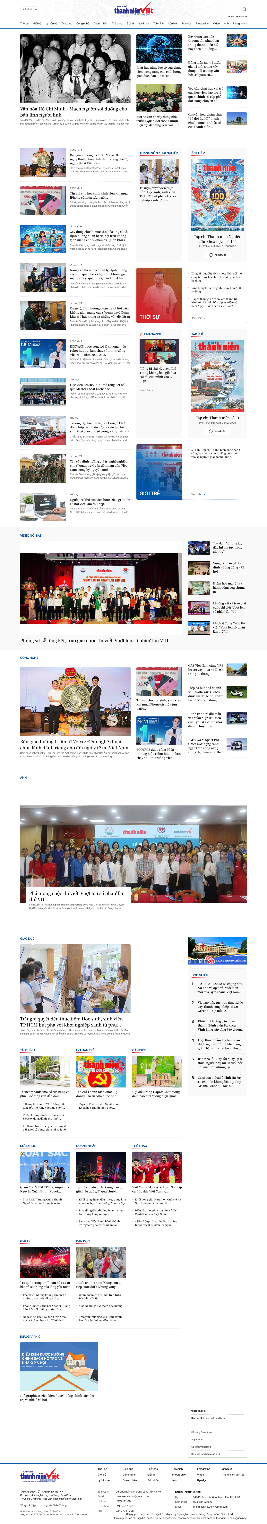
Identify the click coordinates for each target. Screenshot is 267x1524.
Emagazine (202, 23)
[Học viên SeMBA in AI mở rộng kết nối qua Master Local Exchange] (43, 392)
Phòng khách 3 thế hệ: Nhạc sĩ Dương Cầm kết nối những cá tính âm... (46, 1307)
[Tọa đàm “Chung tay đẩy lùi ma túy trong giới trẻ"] (199, 548)
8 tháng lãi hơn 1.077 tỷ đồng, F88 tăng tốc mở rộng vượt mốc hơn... (44, 1105)
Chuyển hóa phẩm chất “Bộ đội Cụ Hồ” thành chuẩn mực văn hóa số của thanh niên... (205, 120)
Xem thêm (196, 318)
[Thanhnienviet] (217, 951)
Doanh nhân (101, 23)
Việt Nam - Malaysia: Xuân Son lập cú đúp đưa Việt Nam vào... (157, 1189)
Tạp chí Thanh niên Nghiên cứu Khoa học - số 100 (217, 239)
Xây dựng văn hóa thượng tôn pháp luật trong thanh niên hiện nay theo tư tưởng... (204, 42)
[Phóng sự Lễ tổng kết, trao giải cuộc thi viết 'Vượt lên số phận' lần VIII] (101, 588)
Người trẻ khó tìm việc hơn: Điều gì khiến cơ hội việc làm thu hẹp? (100, 502)
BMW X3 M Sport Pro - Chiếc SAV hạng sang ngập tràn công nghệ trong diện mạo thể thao (205, 746)
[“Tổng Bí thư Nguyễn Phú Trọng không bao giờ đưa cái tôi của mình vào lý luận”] (159, 351)
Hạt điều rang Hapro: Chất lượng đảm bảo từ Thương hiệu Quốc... (156, 1094)
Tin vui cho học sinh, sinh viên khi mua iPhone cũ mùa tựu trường (99, 195)
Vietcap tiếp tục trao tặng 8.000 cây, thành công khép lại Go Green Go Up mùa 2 (220, 1006)
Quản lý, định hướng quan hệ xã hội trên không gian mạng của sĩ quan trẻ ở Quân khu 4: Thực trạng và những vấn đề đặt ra (100, 312)
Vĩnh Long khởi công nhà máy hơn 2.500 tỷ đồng (216, 289)
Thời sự (24, 23)
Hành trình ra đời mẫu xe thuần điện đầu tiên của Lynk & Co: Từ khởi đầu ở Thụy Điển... (205, 720)
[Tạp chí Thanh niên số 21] (217, 376)
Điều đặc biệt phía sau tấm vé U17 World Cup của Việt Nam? (156, 1212)
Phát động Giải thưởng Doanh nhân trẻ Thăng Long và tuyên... (101, 1212)
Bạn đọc (187, 23)
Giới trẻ (37, 23)
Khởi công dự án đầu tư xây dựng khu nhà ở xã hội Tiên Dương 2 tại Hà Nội (102, 1201)
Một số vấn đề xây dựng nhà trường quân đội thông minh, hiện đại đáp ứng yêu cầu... (157, 121)
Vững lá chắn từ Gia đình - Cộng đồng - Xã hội (228, 567)
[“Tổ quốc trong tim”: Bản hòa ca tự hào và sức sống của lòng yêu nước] (45, 1262)
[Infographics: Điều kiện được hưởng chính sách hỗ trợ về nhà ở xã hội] (59, 1366)
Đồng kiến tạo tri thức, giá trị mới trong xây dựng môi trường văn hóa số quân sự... (204, 68)
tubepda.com (198, 1410)
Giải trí (130, 23)
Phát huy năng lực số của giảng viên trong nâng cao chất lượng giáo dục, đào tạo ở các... (159, 71)
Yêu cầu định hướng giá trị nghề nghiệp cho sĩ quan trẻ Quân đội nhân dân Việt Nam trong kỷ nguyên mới (98, 465)
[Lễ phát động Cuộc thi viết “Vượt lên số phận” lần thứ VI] (199, 628)
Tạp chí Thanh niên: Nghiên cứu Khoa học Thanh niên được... (99, 1105)
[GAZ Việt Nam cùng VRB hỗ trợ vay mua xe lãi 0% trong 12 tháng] (237, 669)
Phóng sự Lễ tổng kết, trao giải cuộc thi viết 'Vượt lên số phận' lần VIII (94, 640)
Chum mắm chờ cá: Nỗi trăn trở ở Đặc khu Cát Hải (100, 1296)
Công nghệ (82, 23)
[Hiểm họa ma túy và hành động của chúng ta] (199, 588)
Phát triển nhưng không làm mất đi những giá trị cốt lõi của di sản (45, 1296)
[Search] (244, 9)
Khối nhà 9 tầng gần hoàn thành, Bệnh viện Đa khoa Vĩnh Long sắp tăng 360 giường (220, 1025)
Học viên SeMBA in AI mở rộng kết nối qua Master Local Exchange (98, 387)
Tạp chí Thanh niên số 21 (217, 417)
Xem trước (220, 254)
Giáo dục (67, 23)
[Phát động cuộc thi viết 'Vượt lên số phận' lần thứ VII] (133, 854)
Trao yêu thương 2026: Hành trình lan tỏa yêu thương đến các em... (100, 1318)
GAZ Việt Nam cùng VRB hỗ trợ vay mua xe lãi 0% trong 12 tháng (206, 669)
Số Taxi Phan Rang (201, 1446)
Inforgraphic (240, 23)
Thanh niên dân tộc (233, 1474)
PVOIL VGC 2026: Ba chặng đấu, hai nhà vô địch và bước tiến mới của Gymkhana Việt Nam (220, 988)
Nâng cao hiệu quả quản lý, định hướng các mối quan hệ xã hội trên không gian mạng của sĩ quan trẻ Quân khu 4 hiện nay (99, 274)
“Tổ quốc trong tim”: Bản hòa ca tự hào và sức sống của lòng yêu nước (45, 1285)
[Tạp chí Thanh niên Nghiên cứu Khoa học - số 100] (217, 195)
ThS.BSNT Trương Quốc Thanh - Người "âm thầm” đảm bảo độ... (43, 1201)
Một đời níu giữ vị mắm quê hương (101, 1306)
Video (216, 23)
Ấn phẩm (198, 153)
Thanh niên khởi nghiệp (159, 153)
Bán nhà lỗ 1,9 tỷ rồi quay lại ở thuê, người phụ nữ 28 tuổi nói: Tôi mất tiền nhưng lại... (220, 1063)
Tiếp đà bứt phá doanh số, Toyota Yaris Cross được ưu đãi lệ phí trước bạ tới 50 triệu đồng (205, 694)
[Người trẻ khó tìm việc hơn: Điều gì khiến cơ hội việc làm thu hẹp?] (43, 507)
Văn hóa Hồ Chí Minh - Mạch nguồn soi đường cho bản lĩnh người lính (73, 112)
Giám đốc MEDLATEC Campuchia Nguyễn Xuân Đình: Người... (44, 1189)
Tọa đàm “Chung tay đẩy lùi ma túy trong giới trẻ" (227, 547)
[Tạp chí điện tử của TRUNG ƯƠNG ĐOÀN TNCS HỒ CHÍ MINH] (133, 9)
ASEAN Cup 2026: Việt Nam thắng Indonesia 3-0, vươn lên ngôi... (156, 1223)
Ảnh (226, 23)
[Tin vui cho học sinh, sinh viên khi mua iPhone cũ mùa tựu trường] (43, 200)
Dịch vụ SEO (198, 1418)
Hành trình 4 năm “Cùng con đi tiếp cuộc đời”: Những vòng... (99, 1285)
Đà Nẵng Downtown (201, 1432)
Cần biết (173, 23)
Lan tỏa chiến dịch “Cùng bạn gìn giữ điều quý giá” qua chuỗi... (100, 1189)
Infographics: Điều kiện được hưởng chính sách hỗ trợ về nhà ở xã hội (57, 1398)
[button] (30, 882)
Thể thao (117, 23)
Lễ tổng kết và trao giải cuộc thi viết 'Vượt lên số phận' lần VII (229, 607)
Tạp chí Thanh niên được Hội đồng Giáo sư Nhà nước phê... (97, 1094)
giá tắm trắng (204, 1454)
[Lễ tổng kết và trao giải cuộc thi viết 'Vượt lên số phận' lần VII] (199, 608)
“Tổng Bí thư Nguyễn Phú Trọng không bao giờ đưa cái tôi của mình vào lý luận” (158, 375)
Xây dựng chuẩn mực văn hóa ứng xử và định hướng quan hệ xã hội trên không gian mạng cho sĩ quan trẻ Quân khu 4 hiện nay (99, 236)
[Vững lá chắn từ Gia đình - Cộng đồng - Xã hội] (199, 568)
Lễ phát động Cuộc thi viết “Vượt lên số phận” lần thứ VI (229, 627)
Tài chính (158, 23)
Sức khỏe (143, 23)
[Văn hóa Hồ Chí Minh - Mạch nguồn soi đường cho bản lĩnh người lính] (75, 68)
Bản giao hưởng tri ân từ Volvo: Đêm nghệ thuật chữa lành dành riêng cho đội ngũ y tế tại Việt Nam (99, 159)
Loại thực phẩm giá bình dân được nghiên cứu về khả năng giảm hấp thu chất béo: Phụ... (219, 1044)
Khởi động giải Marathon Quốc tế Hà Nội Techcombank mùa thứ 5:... (158, 1201)
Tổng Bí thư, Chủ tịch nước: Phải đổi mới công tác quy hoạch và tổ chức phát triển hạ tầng (217, 277)
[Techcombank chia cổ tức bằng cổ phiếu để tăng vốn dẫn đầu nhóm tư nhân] (45, 1071)
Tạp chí (197, 334)
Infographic (30, 1336)
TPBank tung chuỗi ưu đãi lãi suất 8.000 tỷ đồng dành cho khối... (44, 1116)
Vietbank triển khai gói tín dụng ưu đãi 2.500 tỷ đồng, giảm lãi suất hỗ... (45, 1127)
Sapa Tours (197, 1439)
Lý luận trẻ (51, 23)
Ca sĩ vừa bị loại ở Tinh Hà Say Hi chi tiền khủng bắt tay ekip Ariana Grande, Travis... (220, 1082)
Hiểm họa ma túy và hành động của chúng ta (229, 587)
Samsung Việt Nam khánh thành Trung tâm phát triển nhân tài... (99, 1223)
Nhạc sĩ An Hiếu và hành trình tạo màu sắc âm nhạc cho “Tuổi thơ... (44, 1318)
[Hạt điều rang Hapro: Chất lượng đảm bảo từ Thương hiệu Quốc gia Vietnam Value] (157, 1071)
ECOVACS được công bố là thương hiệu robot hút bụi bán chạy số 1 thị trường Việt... (158, 754)
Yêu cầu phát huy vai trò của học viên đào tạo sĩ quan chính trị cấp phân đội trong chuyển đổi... (205, 94)
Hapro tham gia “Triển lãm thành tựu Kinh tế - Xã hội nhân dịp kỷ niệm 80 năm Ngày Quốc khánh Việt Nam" (214, 302)
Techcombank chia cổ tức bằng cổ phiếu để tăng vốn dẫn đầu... (45, 1094)
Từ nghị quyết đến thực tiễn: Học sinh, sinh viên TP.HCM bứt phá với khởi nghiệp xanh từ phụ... (158, 194)
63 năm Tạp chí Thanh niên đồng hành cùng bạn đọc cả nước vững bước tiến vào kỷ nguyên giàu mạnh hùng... (215, 453)
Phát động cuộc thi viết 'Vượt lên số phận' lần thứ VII (77, 896)
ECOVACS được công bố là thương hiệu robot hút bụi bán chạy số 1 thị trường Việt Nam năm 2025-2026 (98, 350)
